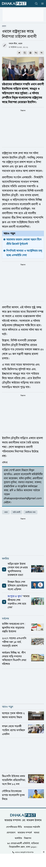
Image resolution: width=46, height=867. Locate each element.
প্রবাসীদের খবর (30, 512)
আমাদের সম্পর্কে (25, 832)
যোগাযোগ (11, 832)
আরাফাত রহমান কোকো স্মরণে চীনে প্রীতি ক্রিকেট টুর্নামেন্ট (24, 242)
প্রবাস (4, 26)
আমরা (36, 832)
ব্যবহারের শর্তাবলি (32, 827)
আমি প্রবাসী (16, 512)
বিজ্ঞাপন (27, 838)
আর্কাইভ (18, 838)
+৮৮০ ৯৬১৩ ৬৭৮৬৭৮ (24, 852)
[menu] (41, 4)
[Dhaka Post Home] (23, 815)
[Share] (19, 53)
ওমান (6, 512)
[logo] (14, 3)
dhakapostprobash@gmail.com (22, 498)
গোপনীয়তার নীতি (14, 827)
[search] (36, 4)
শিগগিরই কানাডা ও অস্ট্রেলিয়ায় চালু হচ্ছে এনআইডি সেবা (24, 253)
